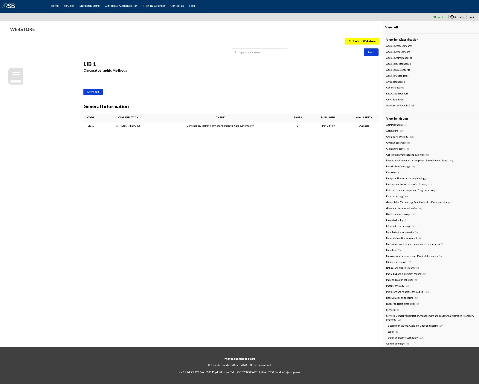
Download (93, 91)
